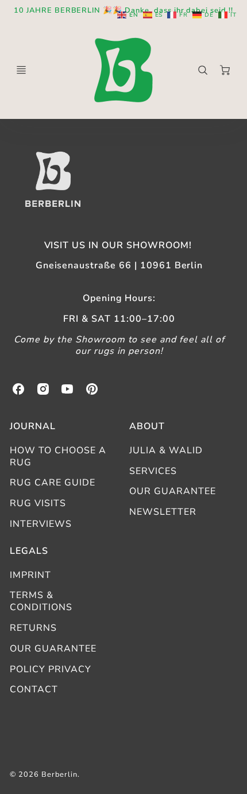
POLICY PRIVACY (50, 669)
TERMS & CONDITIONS (41, 601)
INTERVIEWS (41, 524)
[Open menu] (21, 70)
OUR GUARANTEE (172, 491)
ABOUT (147, 426)
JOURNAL (33, 426)
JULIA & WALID (165, 450)
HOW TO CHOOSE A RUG (58, 456)
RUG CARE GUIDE (52, 482)
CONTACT (34, 689)
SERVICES (153, 471)
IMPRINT (30, 575)
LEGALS (29, 551)
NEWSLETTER (162, 512)
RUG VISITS (38, 503)
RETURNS (33, 628)
